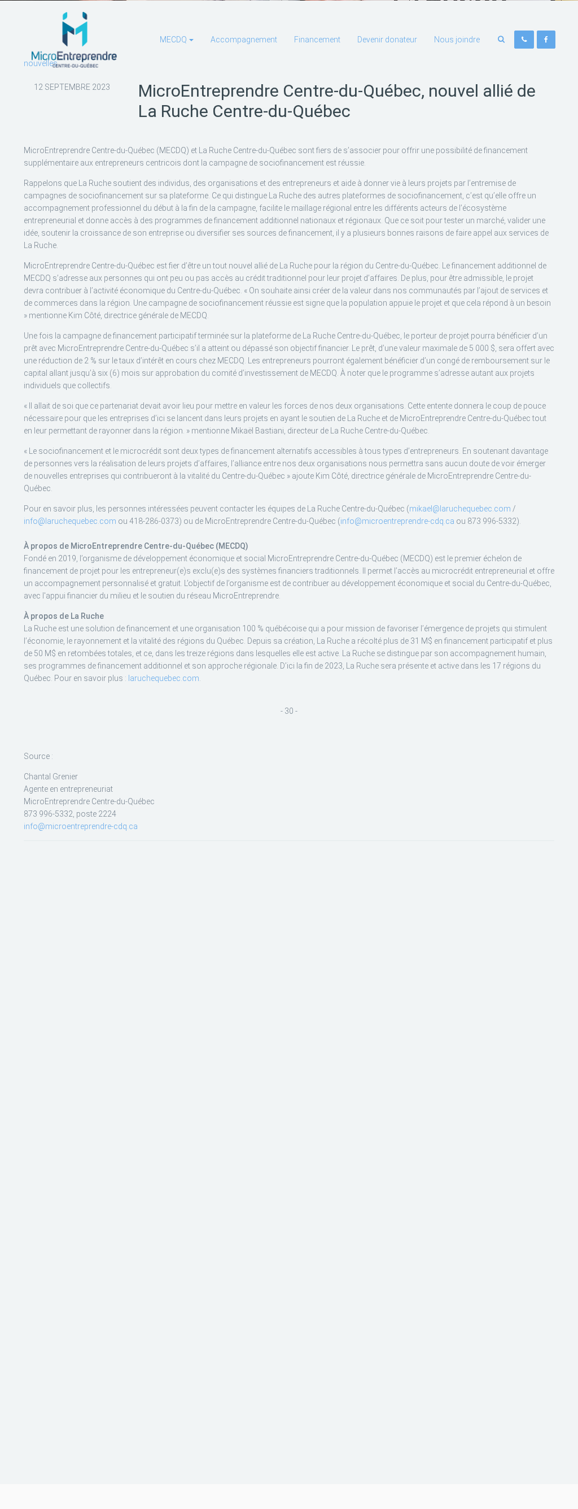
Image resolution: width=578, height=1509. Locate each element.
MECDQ (173, 39)
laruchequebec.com (163, 678)
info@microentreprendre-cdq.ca (397, 521)
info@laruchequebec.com (70, 521)
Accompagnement (244, 39)
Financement (317, 39)
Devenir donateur (387, 39)
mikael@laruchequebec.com (460, 508)
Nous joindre (457, 39)
